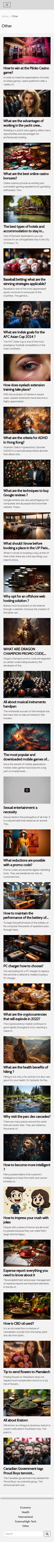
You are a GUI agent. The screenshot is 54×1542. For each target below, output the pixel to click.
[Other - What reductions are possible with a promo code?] (27, 842)
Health (25, 1512)
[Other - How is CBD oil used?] (27, 1305)
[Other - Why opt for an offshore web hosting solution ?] (27, 578)
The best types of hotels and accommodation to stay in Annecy (23, 230)
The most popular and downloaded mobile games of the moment (25, 759)
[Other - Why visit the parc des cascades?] (27, 1099)
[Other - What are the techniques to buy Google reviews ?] (27, 473)
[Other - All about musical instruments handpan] (27, 684)
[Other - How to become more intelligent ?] (27, 1147)
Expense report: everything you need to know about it (25, 1272)
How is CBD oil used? (18, 1323)
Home (5, 16)
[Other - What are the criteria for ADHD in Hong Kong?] (27, 420)
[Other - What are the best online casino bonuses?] (27, 156)
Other (25, 1526)
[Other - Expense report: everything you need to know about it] (27, 1253)
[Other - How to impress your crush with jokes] (27, 1200)
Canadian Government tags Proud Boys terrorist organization (23, 1473)
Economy (25, 1507)
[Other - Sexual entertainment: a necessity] (27, 790)
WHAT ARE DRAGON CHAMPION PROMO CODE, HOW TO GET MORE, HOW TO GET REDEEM (26, 655)
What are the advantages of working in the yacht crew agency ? (23, 125)
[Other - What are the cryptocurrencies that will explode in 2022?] (27, 996)
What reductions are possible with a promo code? (24, 862)
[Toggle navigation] (7, 4)
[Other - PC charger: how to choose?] (27, 948)
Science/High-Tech (25, 1521)
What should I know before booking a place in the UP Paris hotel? (25, 547)
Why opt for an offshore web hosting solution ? (24, 598)
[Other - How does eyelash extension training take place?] (27, 367)
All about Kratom (15, 1420)
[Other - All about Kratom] (27, 1402)
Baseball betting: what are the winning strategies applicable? (24, 281)
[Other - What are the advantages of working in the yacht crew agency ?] (27, 103)
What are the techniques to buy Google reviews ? (26, 493)
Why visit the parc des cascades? (27, 1116)
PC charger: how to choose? (23, 966)
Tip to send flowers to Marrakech (26, 1372)
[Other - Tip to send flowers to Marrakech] (27, 1354)
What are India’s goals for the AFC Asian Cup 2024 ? (24, 334)
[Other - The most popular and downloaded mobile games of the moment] (27, 737)
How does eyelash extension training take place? (24, 387)
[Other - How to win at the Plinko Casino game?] (27, 50)
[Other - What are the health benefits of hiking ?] (27, 1049)
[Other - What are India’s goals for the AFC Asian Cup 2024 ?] (27, 314)
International (25, 1516)
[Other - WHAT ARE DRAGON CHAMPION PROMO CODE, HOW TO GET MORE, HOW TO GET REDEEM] (27, 631)
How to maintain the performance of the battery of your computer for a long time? (25, 917)
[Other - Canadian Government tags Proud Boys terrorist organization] (27, 1451)
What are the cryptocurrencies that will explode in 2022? (25, 1016)
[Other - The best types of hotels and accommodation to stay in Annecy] (27, 208)
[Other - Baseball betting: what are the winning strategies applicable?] (27, 261)
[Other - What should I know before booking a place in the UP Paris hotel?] (27, 525)
